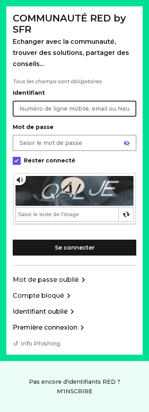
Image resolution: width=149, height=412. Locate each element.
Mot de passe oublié (46, 279)
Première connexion (45, 327)
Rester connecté (49, 160)
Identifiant (29, 92)
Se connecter (75, 247)
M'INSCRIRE (75, 391)
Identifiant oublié (40, 311)
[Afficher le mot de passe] (127, 143)
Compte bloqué (38, 295)
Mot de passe (33, 127)
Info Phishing (40, 343)
